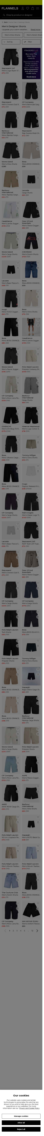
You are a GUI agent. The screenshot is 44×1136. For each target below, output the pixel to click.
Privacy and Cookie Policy (29, 1108)
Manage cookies (21, 1116)
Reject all (21, 1129)
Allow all (21, 1123)
